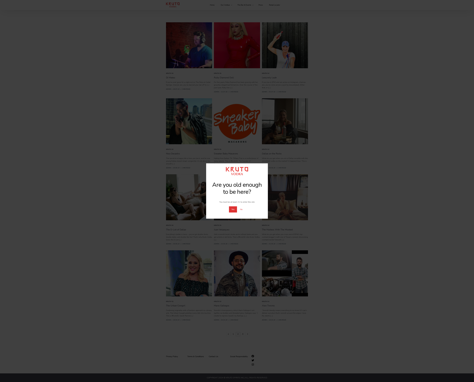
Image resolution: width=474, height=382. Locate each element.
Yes (233, 209)
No (241, 209)
